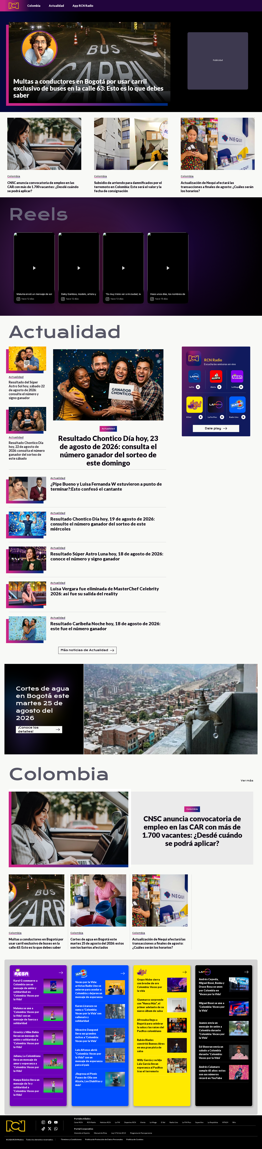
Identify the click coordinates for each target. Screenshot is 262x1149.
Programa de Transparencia (141, 1133)
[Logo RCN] (15, 1126)
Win (234, 1122)
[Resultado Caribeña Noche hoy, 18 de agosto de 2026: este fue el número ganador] (27, 628)
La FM (117, 1122)
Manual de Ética (100, 1133)
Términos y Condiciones (71, 1139)
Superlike (199, 1122)
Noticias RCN (105, 1122)
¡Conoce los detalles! (28, 729)
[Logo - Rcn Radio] (14, 5)
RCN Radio (91, 1122)
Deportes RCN (130, 1122)
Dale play (213, 428)
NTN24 (225, 1122)
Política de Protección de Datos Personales (104, 1139)
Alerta (142, 1122)
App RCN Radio (83, 5)
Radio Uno (173, 1122)
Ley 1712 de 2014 (118, 1133)
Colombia (33, 5)
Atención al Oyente (82, 1133)
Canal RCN (78, 1122)
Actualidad (56, 5)
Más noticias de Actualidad (84, 650)
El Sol (163, 1122)
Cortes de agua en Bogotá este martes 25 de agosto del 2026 (42, 703)
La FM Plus (186, 1122)
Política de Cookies (134, 1139)
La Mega (153, 1122)
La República (213, 1122)
